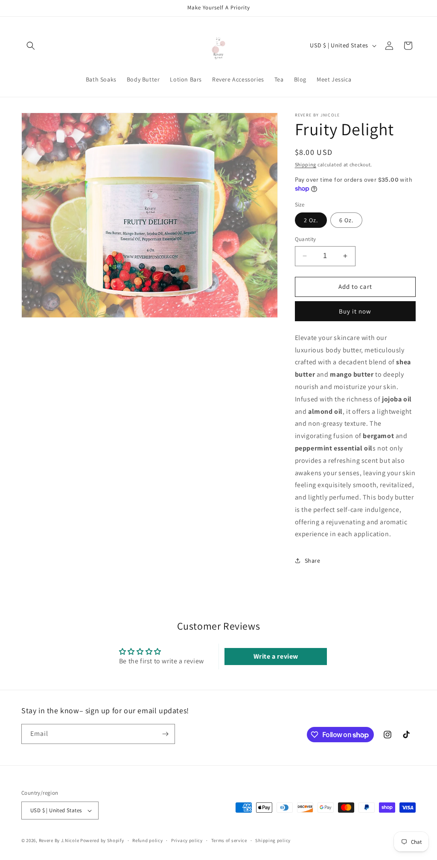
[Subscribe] (165, 734)
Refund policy (147, 840)
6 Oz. (346, 220)
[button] (30, 45)
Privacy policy (187, 840)
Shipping (306, 164)
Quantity (305, 239)
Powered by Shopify (102, 840)
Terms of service (229, 840)
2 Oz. (311, 220)
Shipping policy (273, 840)
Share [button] (312, 560)
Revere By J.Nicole (59, 840)
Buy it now (355, 311)
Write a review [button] (275, 656)
